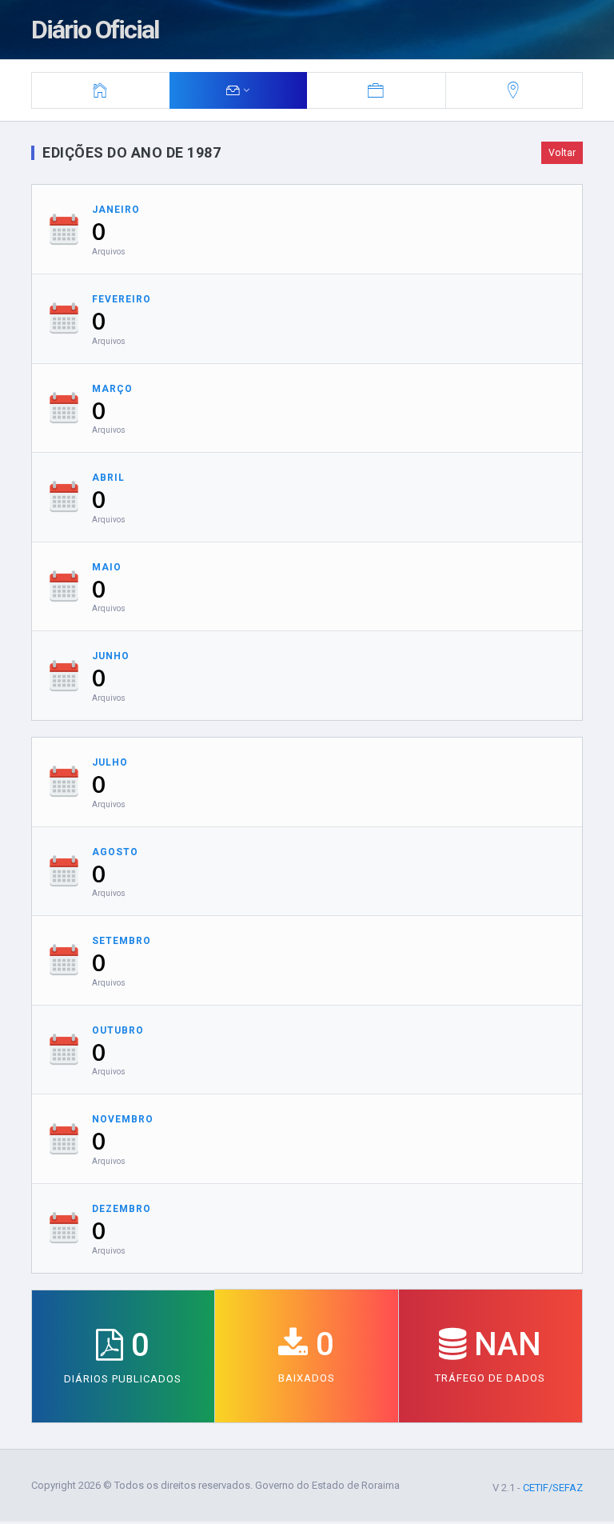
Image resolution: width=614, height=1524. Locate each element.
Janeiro (116, 209)
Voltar (562, 152)
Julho (110, 762)
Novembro (123, 1119)
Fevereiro (121, 299)
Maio (107, 567)
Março (112, 388)
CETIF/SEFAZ (553, 1488)
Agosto (115, 852)
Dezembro (121, 1208)
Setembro (121, 940)
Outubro (118, 1030)
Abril (108, 477)
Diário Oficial (94, 29)
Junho (111, 656)
